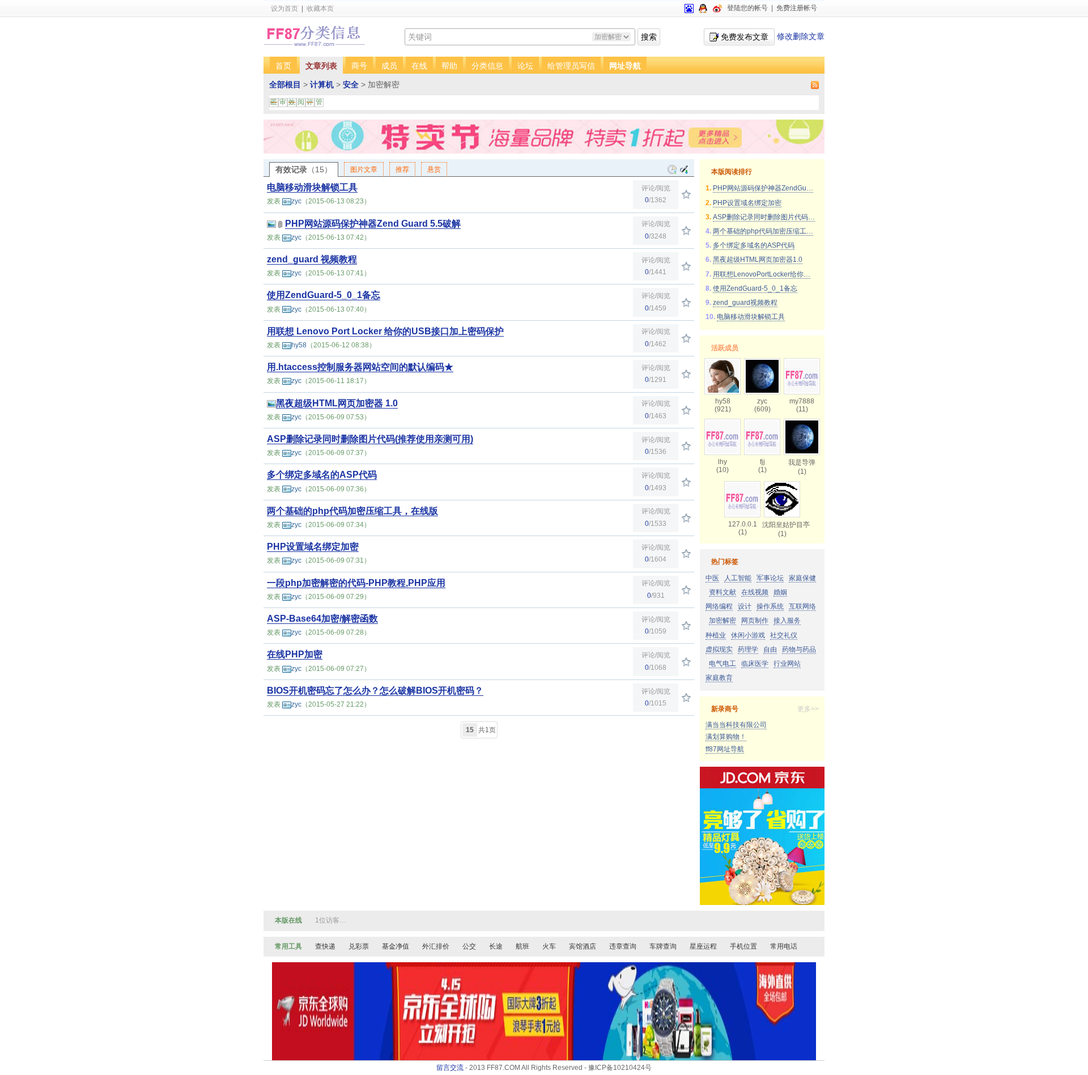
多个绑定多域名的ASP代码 (322, 474)
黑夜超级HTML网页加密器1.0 (757, 260)
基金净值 (395, 946)
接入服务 (787, 620)
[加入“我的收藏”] (686, 194)
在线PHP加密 (294, 654)
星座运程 (703, 946)
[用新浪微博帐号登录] (717, 8)
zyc (296, 201)
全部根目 (285, 84)
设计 (744, 606)
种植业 (716, 635)
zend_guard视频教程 (745, 303)
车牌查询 (663, 946)
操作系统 (770, 606)
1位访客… (330, 920)
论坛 (525, 65)
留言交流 (450, 1068)
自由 (770, 649)
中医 (712, 578)
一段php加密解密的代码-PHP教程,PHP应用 (356, 583)
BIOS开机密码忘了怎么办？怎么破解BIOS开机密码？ (375, 690)
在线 (419, 65)
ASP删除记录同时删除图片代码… (764, 217)
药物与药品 (799, 649)
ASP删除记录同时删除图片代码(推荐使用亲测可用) (370, 439)
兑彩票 (358, 946)
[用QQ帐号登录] (703, 8)
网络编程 (719, 606)
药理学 (748, 649)
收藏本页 (320, 8)
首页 (283, 65)
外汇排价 (435, 946)
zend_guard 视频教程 (312, 259)
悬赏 (434, 169)
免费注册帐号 (796, 8)
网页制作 (754, 620)
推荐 (402, 169)
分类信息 (487, 65)
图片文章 (363, 169)
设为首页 (284, 8)
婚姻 (780, 592)
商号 (359, 65)
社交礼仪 (783, 635)
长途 (496, 946)
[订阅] (814, 85)
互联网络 (802, 606)
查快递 (325, 946)
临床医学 (754, 664)
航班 (522, 946)
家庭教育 (719, 678)
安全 (351, 84)
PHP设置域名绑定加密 (313, 546)
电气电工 (722, 664)
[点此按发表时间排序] (683, 169)
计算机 (322, 84)
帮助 (449, 65)
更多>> (808, 709)
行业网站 (787, 664)
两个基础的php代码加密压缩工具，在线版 (352, 511)
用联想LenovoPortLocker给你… (761, 274)
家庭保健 (802, 578)
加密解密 (722, 620)
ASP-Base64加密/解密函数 (322, 618)
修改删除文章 (800, 36)
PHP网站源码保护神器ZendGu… (763, 188)
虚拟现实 (719, 649)
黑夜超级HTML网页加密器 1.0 (337, 403)
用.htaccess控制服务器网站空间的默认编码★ (360, 367)
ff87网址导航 (725, 749)
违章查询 (622, 946)
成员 (389, 65)
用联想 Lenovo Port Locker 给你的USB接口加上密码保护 (385, 331)
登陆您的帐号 (747, 8)
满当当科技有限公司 (736, 725)
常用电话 (783, 946)
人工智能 (737, 578)
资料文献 (722, 592)
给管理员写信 (571, 65)
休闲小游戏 (748, 635)
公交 (469, 946)
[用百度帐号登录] (689, 8)
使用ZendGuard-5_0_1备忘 (323, 295)
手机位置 (743, 946)
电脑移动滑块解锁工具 (312, 187)
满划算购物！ (726, 737)
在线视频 (754, 592)
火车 (549, 946)
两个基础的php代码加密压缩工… (763, 231)
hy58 (299, 345)
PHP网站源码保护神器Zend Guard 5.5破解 (373, 223)
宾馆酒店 (582, 946)
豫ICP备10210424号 (620, 1068)
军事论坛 (770, 578)
